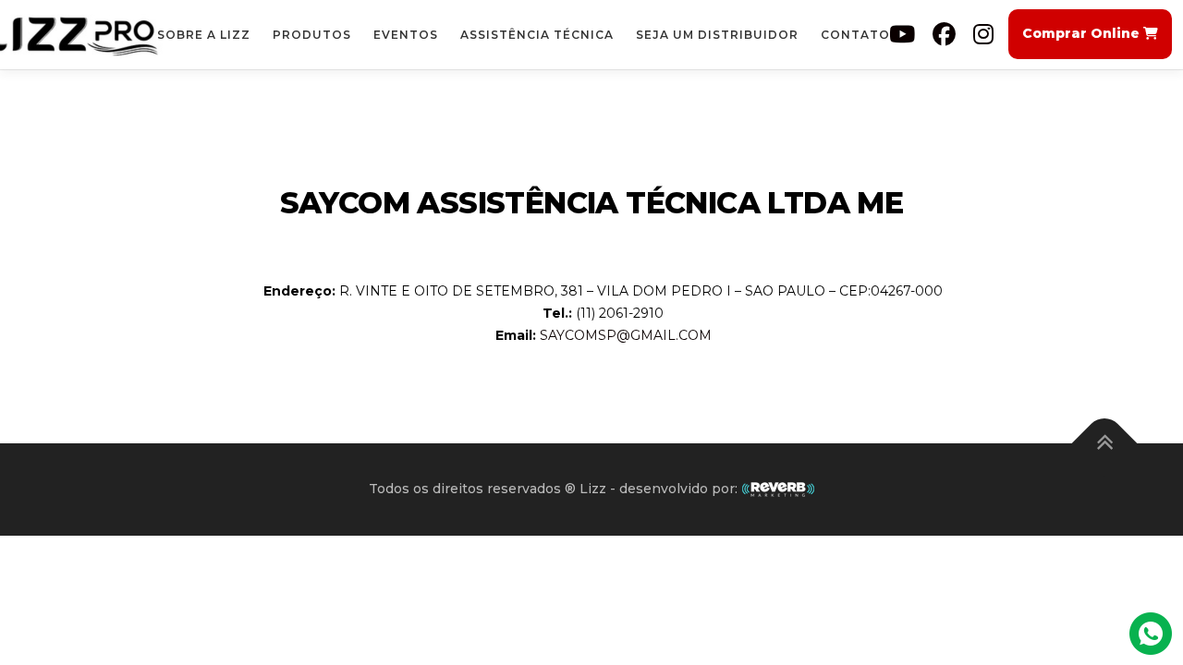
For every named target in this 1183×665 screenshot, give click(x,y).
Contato (855, 35)
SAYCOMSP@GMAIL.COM (626, 335)
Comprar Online (1082, 33)
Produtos (312, 35)
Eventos (405, 35)
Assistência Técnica (537, 35)
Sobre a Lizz (203, 35)
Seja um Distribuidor (717, 35)
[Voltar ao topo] (1105, 444)
